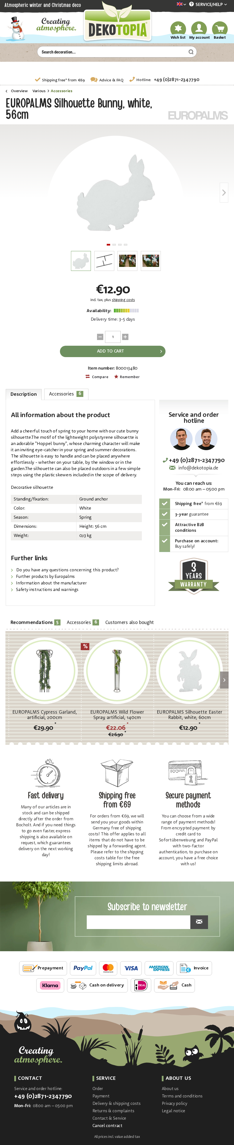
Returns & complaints (113, 1111)
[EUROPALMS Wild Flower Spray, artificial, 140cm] (117, 670)
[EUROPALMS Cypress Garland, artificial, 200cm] (44, 670)
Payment (101, 1096)
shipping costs (123, 300)
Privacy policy (174, 1104)
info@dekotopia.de (198, 468)
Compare (99, 377)
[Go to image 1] (108, 245)
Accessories (65, 394)
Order (97, 1089)
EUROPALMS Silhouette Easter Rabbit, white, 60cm (189, 715)
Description (24, 394)
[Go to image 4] (125, 245)
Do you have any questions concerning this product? (67, 570)
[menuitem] (173, 4)
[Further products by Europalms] (198, 115)
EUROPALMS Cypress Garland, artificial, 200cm (44, 715)
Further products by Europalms (45, 577)
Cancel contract (107, 1126)
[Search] (190, 51)
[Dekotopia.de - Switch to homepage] (117, 22)
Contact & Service (109, 1119)
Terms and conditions (182, 1096)
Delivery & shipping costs (116, 1104)
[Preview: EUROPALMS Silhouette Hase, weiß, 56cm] (81, 261)
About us (170, 1089)
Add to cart (110, 351)
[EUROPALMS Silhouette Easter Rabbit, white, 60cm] (189, 670)
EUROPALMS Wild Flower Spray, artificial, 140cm (117, 715)
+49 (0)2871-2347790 (176, 79)
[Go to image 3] (120, 245)
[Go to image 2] (114, 245)
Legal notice (173, 1111)
